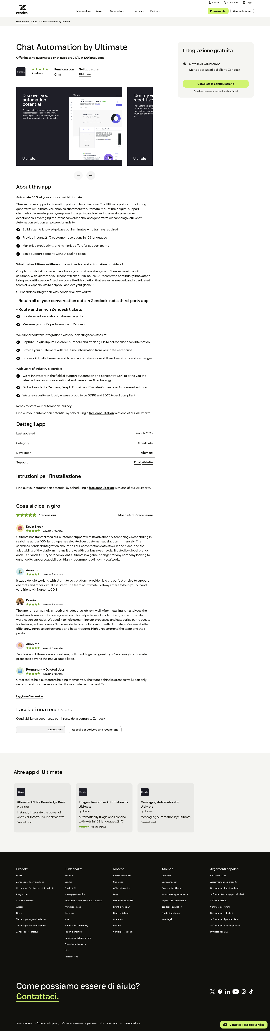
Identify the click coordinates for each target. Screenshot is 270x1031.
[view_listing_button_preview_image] (69, 126)
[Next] (90, 175)
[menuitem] (248, 2)
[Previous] (78, 175)
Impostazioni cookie (94, 1023)
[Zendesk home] (24, 9)
